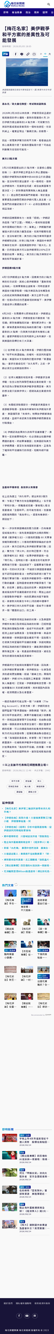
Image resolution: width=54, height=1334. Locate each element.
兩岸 (36, 12)
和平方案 (16, 781)
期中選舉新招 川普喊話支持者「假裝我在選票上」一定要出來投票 (27, 836)
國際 (45, 12)
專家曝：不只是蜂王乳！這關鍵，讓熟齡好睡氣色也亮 (26, 908)
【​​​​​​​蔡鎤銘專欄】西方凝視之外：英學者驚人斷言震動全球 (9, 930)
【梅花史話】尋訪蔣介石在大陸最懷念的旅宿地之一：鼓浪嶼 (42, 1004)
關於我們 (8, 1303)
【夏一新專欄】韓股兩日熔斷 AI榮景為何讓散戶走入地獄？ (43, 930)
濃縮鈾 (19, 791)
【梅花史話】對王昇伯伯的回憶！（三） (9, 978)
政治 (28, 12)
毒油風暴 (17, 12)
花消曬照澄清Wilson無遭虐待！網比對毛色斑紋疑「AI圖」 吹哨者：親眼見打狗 (28, 871)
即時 (5, 12)
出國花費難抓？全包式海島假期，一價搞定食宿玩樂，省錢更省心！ (42, 982)
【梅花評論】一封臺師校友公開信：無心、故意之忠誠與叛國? (26, 978)
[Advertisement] (27, 1078)
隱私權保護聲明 (24, 1303)
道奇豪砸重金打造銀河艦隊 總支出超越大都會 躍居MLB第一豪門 (43, 901)
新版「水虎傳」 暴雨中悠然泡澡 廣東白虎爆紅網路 (27, 848)
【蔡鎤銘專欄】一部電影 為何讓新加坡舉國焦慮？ (26, 1004)
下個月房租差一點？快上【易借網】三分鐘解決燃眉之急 (43, 955)
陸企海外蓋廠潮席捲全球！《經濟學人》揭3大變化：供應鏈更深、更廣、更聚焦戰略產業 (27, 842)
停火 (39, 781)
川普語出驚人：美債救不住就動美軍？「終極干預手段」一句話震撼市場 (27, 853)
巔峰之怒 (32, 791)
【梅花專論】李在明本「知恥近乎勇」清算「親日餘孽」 (10, 901)
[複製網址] (28, 54)
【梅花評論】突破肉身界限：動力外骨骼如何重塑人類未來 (26, 930)
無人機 (27, 786)
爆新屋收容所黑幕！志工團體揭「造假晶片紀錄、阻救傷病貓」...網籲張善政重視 (27, 859)
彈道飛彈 (40, 786)
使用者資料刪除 (42, 1303)
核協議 (28, 781)
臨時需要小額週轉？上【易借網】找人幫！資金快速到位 (10, 955)
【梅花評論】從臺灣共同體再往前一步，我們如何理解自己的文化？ (9, 1004)
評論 (5, 54)
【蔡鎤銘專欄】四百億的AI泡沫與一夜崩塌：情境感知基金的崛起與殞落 (27, 865)
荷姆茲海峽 (13, 786)
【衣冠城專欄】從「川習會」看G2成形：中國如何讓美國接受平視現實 (26, 952)
